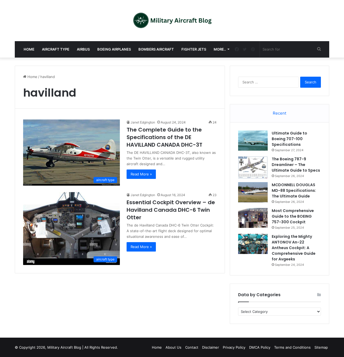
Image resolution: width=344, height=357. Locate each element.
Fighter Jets (193, 49)
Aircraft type (55, 49)
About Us (173, 347)
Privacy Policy (234, 347)
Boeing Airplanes (114, 49)
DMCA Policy (259, 347)
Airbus (83, 49)
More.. (220, 49)
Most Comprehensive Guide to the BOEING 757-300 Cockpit (293, 216)
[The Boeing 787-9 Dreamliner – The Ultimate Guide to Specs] (253, 167)
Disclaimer (210, 347)
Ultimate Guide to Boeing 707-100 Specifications (289, 138)
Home (29, 49)
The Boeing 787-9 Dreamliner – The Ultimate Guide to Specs (296, 164)
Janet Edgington (143, 122)
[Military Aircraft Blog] (172, 20)
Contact (191, 347)
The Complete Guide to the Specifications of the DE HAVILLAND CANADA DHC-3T (164, 137)
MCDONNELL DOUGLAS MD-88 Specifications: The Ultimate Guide (294, 190)
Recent (279, 113)
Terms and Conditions (292, 347)
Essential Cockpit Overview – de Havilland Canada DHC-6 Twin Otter (171, 210)
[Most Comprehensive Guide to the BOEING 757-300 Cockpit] (253, 218)
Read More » (141, 174)
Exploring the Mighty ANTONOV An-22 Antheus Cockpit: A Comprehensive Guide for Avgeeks (294, 248)
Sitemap (321, 347)
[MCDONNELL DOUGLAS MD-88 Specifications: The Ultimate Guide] (253, 192)
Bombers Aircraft (156, 49)
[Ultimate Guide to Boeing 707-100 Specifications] (253, 140)
